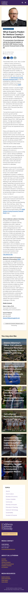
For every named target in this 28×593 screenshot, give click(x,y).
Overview (3, 558)
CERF (19, 85)
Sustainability (9, 512)
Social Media (4, 581)
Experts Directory (5, 576)
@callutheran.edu (11, 549)
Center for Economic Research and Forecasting (14, 324)
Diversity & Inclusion (11, 504)
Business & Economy (8, 28)
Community (9, 502)
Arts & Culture (10, 494)
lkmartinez (4, 549)
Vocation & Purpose (11, 515)
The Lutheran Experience (7, 564)
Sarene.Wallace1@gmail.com (11, 318)
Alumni (8, 491)
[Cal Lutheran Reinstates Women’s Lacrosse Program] (14, 421)
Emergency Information (9, 533)
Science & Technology (12, 510)
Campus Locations (6, 562)
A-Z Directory (4, 567)
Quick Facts (4, 560)
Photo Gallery (4, 580)
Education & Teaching (12, 507)
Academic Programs (6, 565)
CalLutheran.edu (8, 254)
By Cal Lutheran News (8, 52)
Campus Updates (11, 499)
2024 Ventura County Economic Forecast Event (14, 211)
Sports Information (6, 578)
